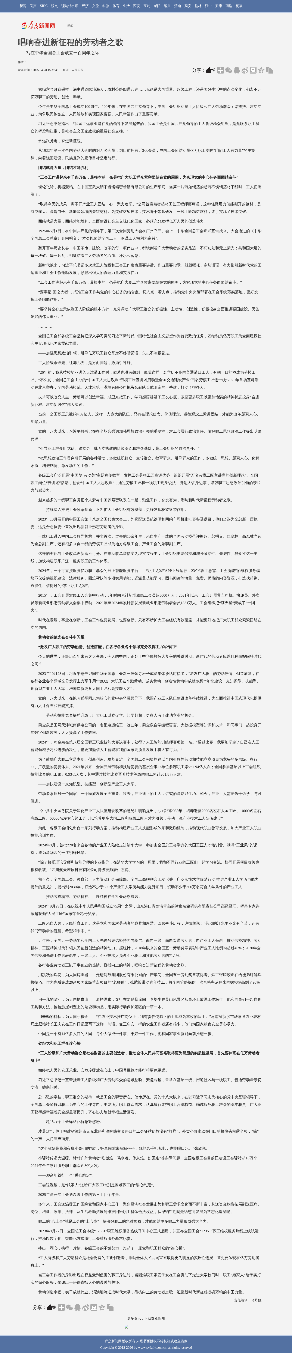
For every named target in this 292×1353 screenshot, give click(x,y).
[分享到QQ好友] (236, 70)
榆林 (198, 6)
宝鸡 (146, 6)
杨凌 (239, 6)
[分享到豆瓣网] (253, 70)
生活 (126, 6)
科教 (105, 6)
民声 (33, 6)
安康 (218, 6)
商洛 (229, 6)
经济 (85, 6)
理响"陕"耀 (69, 6)
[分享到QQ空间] (261, 70)
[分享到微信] (228, 70)
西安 (136, 6)
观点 (54, 6)
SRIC (44, 6)
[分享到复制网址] (269, 70)
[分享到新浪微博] (245, 70)
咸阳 (157, 6)
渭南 (177, 6)
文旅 (95, 6)
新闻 (22, 6)
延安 (187, 6)
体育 (116, 6)
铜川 (167, 6)
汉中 (208, 6)
